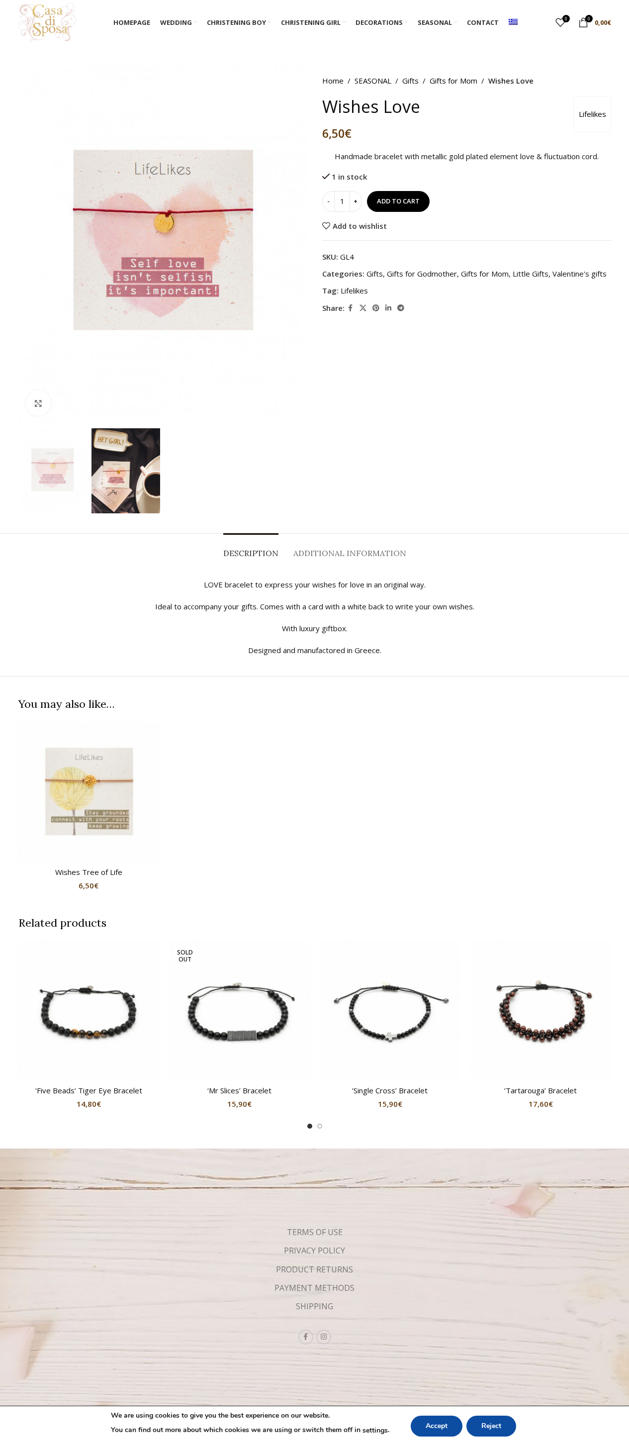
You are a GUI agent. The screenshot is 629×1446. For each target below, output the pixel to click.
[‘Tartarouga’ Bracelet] (540, 1010)
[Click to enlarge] (38, 402)
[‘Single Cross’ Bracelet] (390, 1010)
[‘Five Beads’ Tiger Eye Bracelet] (88, 1010)
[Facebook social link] (351, 308)
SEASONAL (373, 81)
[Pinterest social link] (375, 308)
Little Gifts (530, 274)
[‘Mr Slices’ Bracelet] (239, 1010)
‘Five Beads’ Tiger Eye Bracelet (88, 1090)
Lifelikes (592, 114)
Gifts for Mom (453, 81)
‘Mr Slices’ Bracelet (239, 1090)
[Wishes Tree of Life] (88, 792)
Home (333, 81)
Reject (491, 1426)
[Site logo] (47, 21)
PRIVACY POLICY (314, 1250)
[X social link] (363, 308)
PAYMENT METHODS (314, 1287)
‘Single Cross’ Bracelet (390, 1090)
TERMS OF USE (315, 1232)
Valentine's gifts (579, 274)
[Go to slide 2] (319, 1126)
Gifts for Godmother (422, 274)
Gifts (410, 81)
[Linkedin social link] (388, 308)
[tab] (250, 548)
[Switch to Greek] (513, 22)
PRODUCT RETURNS (314, 1269)
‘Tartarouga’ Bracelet (540, 1090)
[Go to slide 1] (309, 1126)
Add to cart (398, 201)
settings (375, 1430)
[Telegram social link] (400, 308)
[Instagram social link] (323, 1337)
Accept (437, 1426)
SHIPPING (314, 1306)
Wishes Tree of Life (88, 872)
